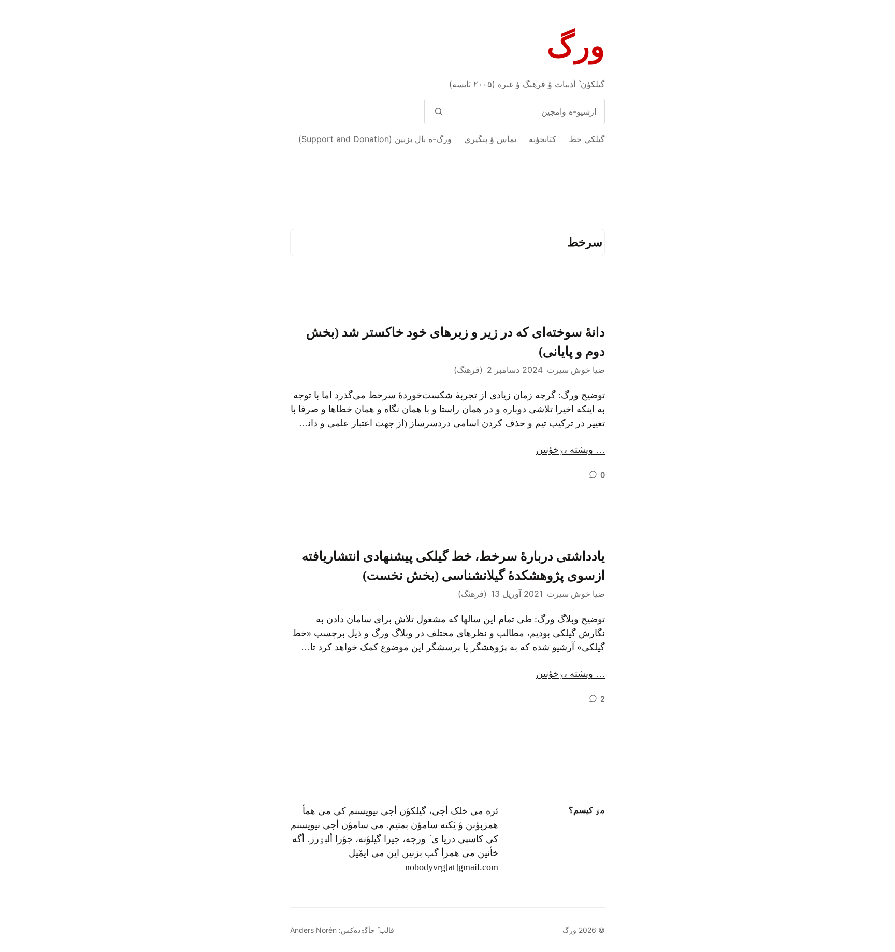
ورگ (576, 46)
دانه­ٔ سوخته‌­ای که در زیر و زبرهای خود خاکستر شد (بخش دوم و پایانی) (455, 342)
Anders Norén (313, 930)
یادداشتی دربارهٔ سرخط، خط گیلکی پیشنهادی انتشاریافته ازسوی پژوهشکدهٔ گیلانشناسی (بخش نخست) (453, 566)
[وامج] (438, 111)
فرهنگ (468, 370)
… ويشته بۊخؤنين (570, 449)
